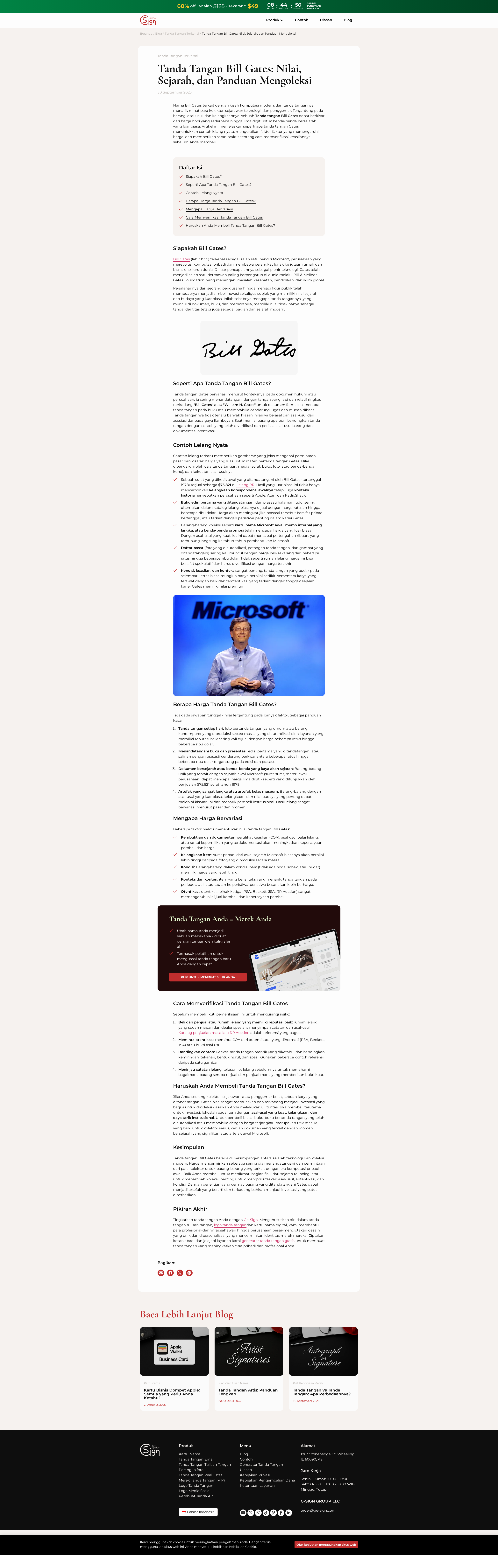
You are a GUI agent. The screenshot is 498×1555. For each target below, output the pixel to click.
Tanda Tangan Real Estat (200, 1475)
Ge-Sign (251, 1220)
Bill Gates (181, 259)
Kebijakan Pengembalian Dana (267, 1480)
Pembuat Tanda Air (196, 1496)
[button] (161, 1273)
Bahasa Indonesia (200, 1512)
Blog (348, 20)
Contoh (301, 20)
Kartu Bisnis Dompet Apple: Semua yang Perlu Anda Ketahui (172, 1394)
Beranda (146, 33)
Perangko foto (191, 1470)
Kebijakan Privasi (255, 1475)
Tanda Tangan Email (197, 1459)
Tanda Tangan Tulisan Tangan (205, 1464)
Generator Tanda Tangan (261, 1464)
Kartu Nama (189, 1454)
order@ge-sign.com (318, 1510)
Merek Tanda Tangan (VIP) (202, 1480)
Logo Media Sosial (194, 1491)
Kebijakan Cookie (242, 1547)
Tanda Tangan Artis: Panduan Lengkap (248, 1392)
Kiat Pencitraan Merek (233, 1383)
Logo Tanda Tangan (196, 1485)
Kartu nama (152, 1383)
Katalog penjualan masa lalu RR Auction (213, 1033)
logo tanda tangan (230, 1225)
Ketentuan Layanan (257, 1485)
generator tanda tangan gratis (268, 1241)
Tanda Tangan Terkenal (182, 33)
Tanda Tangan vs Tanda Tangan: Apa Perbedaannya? (322, 1392)
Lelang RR (245, 485)
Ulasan (326, 20)
